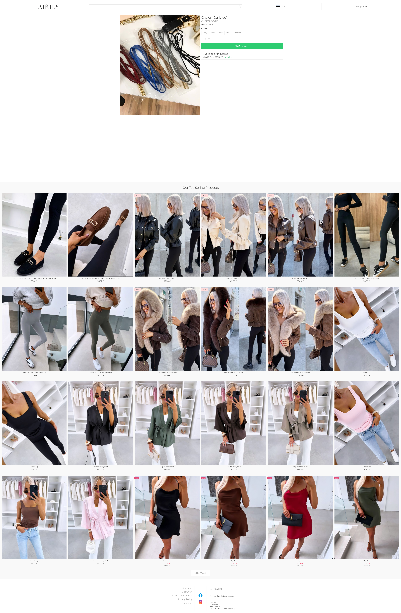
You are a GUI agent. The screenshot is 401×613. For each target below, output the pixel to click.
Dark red (237, 33)
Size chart (187, 591)
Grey (205, 33)
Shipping (187, 588)
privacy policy (184, 599)
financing (186, 603)
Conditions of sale (182, 595)
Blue (228, 33)
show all (200, 573)
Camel (220, 33)
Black (212, 33)
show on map (228, 609)
